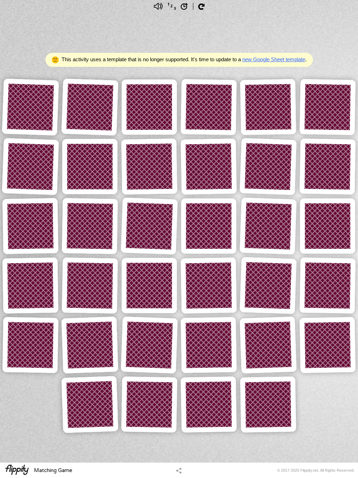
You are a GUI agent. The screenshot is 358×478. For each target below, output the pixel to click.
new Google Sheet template (273, 59)
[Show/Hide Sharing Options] (178, 470)
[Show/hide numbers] (171, 6)
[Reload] (201, 6)
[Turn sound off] (158, 6)
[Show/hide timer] (184, 6)
